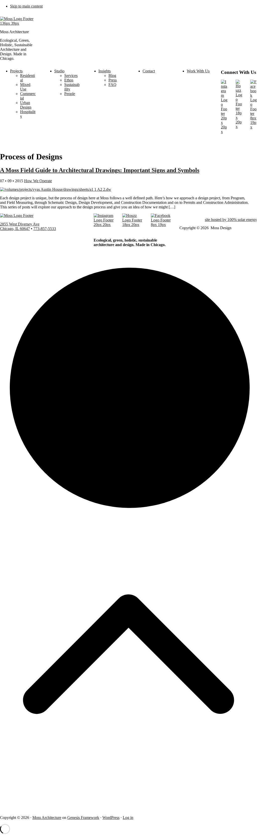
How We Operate (38, 181)
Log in (128, 817)
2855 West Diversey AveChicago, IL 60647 (19, 226)
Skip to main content (26, 6)
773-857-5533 (44, 228)
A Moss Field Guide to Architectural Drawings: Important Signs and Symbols (99, 170)
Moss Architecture (46, 817)
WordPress (110, 817)
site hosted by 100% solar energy (231, 219)
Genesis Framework (83, 817)
